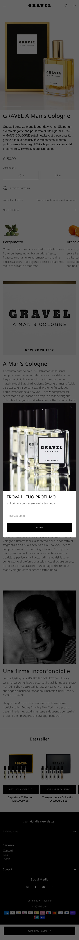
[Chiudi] (71, 407)
